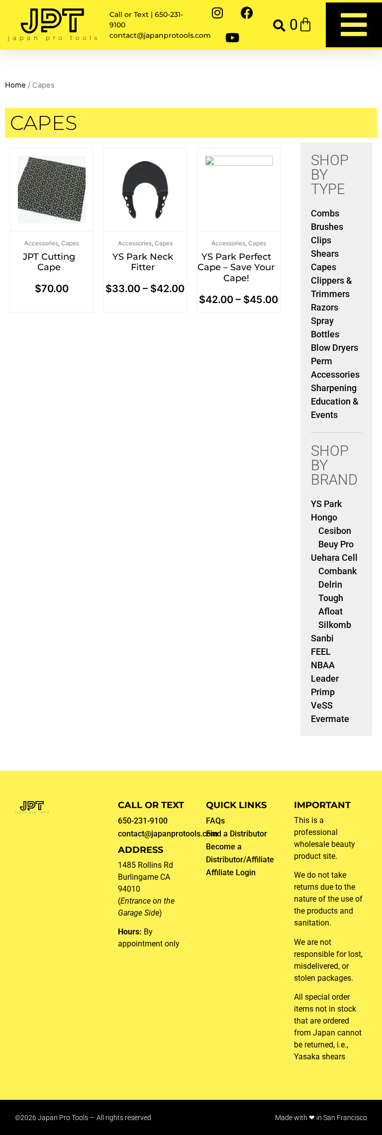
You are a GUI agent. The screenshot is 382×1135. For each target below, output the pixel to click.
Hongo (324, 517)
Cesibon (334, 530)
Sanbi (322, 638)
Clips (321, 240)
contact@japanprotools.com (168, 833)
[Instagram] (217, 12)
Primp (323, 692)
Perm (321, 361)
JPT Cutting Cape (49, 262)
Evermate (330, 719)
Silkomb (334, 624)
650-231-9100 (143, 820)
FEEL (321, 651)
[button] (279, 25)
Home (15, 85)
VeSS (322, 705)
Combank (337, 571)
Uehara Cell (334, 557)
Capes (70, 243)
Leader (325, 678)
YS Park (326, 504)
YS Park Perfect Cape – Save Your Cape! (236, 267)
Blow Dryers (334, 347)
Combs (325, 213)
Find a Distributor (236, 833)
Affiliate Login (231, 872)
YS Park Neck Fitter (142, 262)
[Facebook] (247, 12)
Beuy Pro (336, 544)
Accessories (41, 243)
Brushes (327, 226)
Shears (325, 253)
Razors (324, 307)
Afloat (330, 611)
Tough (330, 598)
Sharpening (334, 388)
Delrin (330, 584)
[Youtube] (232, 37)
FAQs (215, 820)
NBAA (323, 665)
